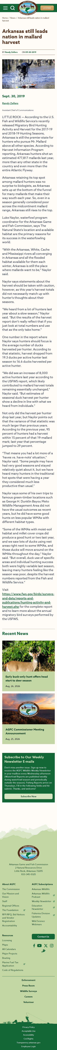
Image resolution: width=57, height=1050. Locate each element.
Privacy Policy (28, 1027)
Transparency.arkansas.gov (29, 1042)
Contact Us (43, 936)
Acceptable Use (28, 1031)
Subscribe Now (28, 796)
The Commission (11, 889)
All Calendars (9, 949)
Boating (6, 958)
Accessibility (28, 1034)
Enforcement (28, 980)
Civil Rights (28, 1038)
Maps (5, 945)
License (47, 8)
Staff (4, 901)
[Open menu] (5, 8)
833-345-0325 (28, 874)
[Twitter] (46, 946)
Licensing (7, 940)
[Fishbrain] (43, 951)
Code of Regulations (12, 970)
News (12, 18)
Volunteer (28, 1002)
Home (5, 18)
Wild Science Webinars (38, 923)
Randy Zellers (11, 52)
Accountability (9, 925)
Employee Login (28, 1046)
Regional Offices (10, 905)
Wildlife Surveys (28, 991)
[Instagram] (51, 945)
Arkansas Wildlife (41, 889)
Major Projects (9, 953)
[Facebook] (34, 945)
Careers (28, 996)
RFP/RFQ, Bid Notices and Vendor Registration (13, 918)
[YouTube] (39, 945)
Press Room (28, 985)
